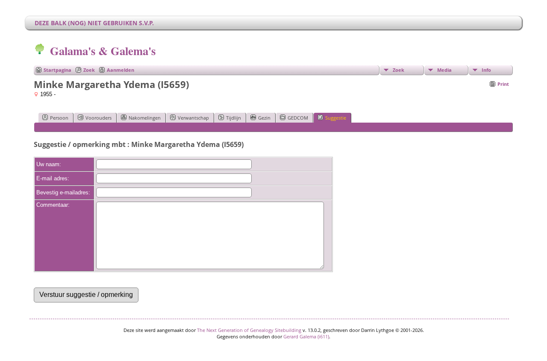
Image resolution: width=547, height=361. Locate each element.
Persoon (59, 117)
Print (503, 84)
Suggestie (335, 117)
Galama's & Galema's (103, 50)
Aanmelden (120, 70)
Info (486, 70)
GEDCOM (298, 117)
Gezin (264, 117)
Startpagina (57, 70)
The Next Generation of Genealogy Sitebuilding (249, 330)
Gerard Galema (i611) (306, 336)
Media (444, 70)
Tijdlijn (233, 117)
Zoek (89, 70)
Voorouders (98, 117)
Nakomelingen (145, 117)
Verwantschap (193, 117)
